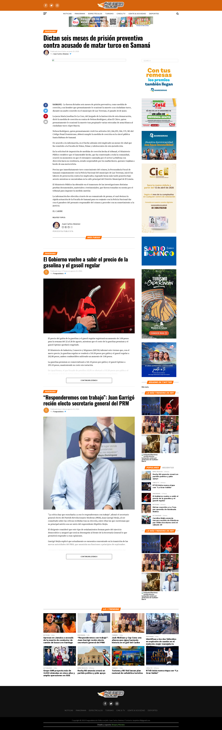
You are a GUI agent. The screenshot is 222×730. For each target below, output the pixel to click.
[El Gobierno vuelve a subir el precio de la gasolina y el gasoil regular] (169, 406)
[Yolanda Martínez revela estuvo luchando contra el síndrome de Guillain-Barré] (151, 458)
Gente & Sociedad (137, 14)
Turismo (109, 14)
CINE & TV (121, 14)
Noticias (67, 14)
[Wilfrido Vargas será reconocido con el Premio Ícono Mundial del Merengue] (169, 425)
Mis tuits (145, 387)
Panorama (80, 14)
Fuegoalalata (58, 273)
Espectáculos (95, 14)
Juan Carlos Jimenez (61, 54)
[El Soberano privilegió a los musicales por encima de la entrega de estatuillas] (151, 406)
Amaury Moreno (118, 725)
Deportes (154, 14)
